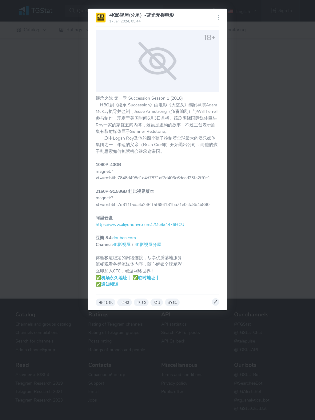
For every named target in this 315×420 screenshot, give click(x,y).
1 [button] (159, 302)
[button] (215, 302)
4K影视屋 (122, 244)
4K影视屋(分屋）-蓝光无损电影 (141, 15)
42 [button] (127, 302)
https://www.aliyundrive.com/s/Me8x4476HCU (140, 224)
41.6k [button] (108, 302)
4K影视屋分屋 (147, 244)
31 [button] (175, 302)
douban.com (124, 238)
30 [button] (144, 302)
